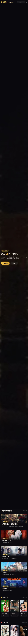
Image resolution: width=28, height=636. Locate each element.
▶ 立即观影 (5, 263)
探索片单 (14, 263)
